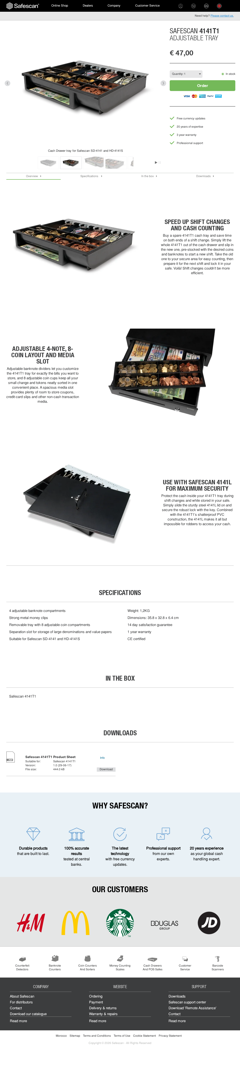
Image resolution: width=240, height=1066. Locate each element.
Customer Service (147, 5)
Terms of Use (122, 1036)
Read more (18, 1021)
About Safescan (22, 996)
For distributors (21, 1002)
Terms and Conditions (97, 1036)
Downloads (203, 176)
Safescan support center (187, 1002)
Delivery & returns (103, 1008)
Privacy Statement (170, 1036)
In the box (147, 176)
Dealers (88, 5)
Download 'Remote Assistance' (192, 1008)
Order (202, 85)
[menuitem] (22, 6)
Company (114, 5)
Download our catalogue (28, 1014)
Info (102, 758)
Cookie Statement (144, 1036)
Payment (96, 1002)
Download (106, 769)
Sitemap (75, 1036)
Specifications (89, 176)
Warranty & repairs (103, 1014)
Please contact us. (222, 16)
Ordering (95, 996)
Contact (16, 1008)
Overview (32, 176)
